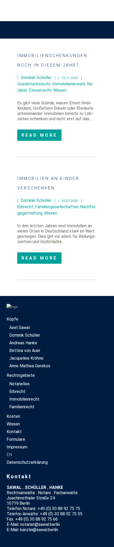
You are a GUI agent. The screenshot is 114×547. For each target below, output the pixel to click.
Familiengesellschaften (56, 206)
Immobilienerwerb (68, 83)
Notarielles (19, 383)
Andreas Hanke (23, 342)
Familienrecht (21, 406)
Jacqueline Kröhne (26, 358)
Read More (39, 135)
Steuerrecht (40, 90)
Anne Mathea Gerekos (29, 365)
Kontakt (14, 431)
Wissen (60, 90)
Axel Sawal (19, 327)
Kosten (13, 416)
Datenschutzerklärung (27, 462)
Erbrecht (25, 206)
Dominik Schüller (24, 335)
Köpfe (12, 319)
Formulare (16, 439)
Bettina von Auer (24, 350)
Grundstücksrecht (34, 83)
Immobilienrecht (24, 399)
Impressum (17, 446)
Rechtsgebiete (21, 375)
